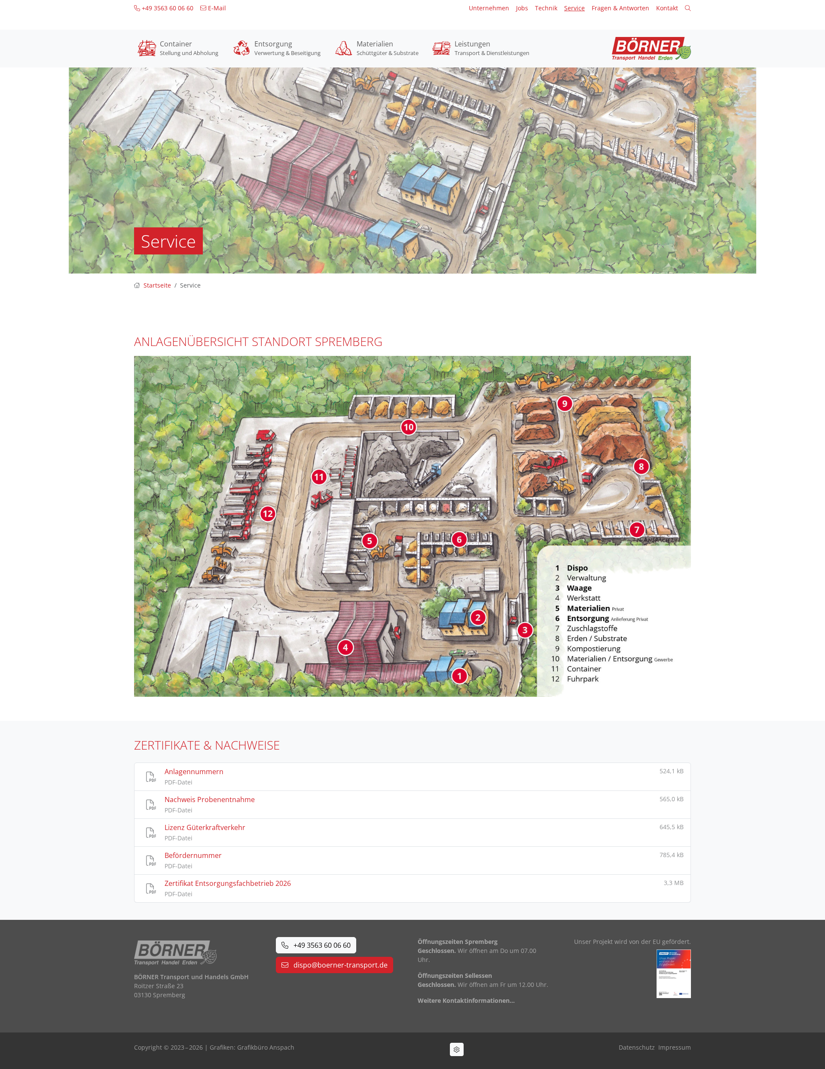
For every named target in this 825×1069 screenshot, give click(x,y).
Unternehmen (489, 8)
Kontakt (667, 8)
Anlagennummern (194, 771)
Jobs (522, 8)
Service (574, 8)
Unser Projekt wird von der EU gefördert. (632, 941)
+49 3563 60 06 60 (166, 8)
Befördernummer (193, 855)
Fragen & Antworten (620, 8)
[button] (688, 8)
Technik (546, 8)
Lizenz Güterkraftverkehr (205, 827)
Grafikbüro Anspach (265, 1047)
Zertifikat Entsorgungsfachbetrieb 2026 (228, 883)
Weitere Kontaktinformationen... (466, 1000)
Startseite (157, 285)
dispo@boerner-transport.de (340, 965)
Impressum (674, 1047)
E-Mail (216, 8)
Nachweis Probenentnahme (210, 799)
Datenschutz (637, 1047)
